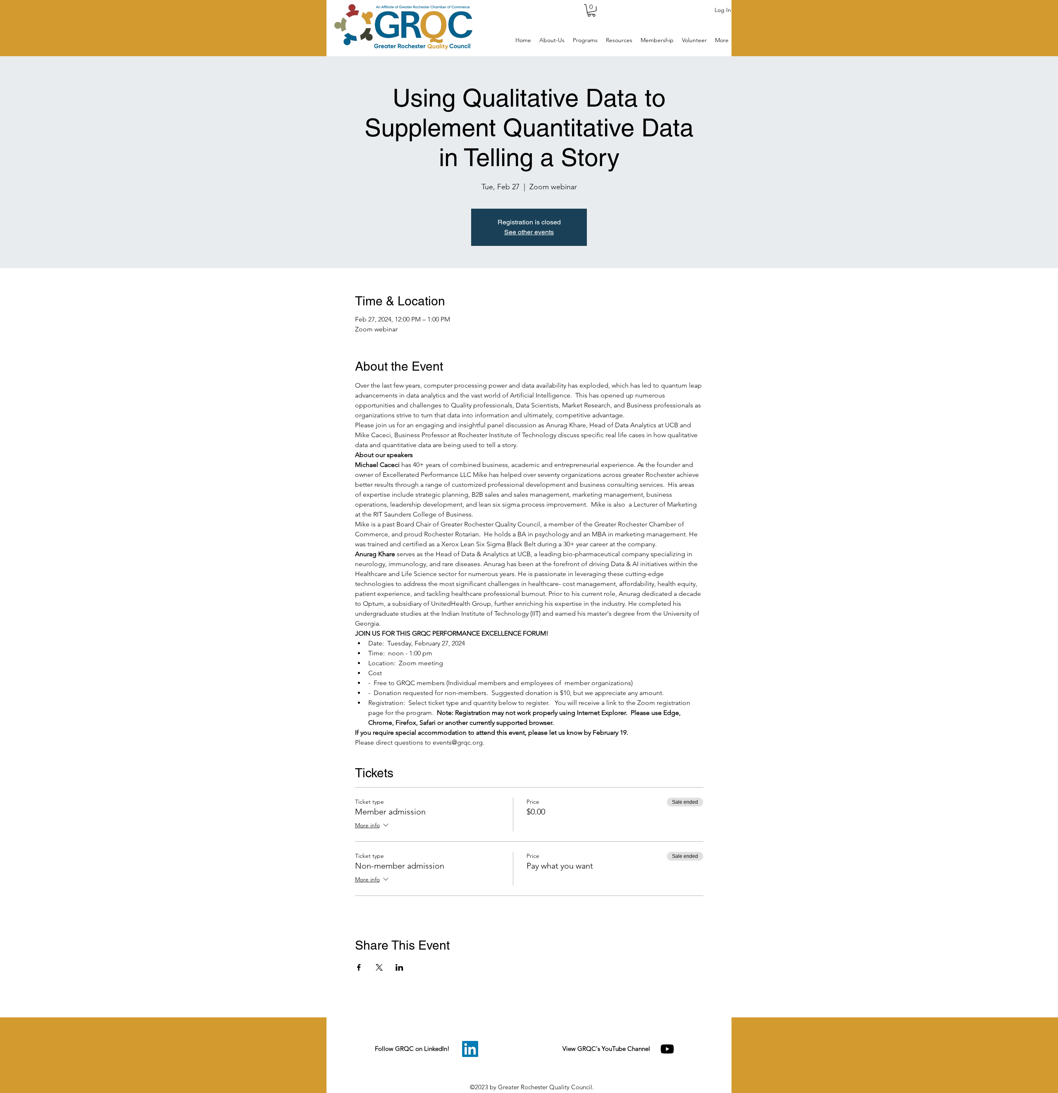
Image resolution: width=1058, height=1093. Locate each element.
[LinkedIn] (470, 1049)
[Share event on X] (379, 967)
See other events (529, 232)
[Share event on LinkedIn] (399, 967)
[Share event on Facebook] (359, 967)
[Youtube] (667, 1049)
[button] (591, 10)
